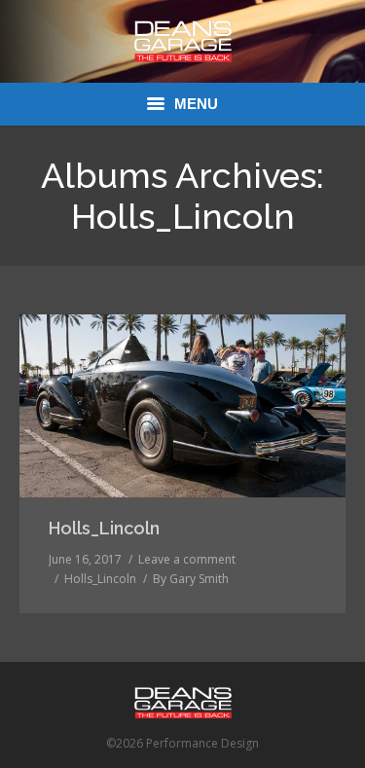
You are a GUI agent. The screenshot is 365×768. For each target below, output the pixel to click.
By (191, 578)
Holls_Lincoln (104, 528)
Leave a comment (187, 559)
